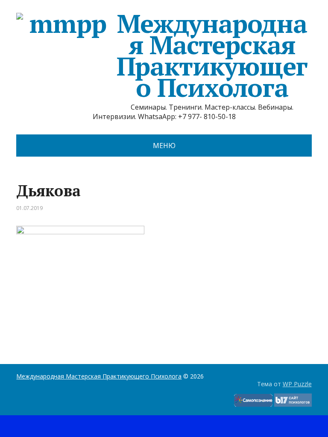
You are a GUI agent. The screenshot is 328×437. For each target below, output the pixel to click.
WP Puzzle (297, 384)
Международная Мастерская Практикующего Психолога (212, 55)
